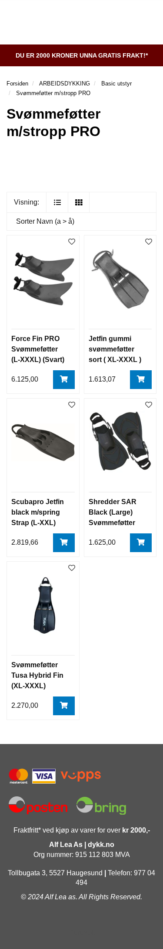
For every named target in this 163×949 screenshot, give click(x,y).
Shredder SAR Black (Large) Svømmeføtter (112, 512)
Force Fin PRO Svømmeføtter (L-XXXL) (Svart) (37, 349)
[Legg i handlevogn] (64, 379)
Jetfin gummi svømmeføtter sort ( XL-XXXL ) (115, 349)
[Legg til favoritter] (71, 242)
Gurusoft (82, 932)
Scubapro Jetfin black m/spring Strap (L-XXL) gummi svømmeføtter (37, 522)
